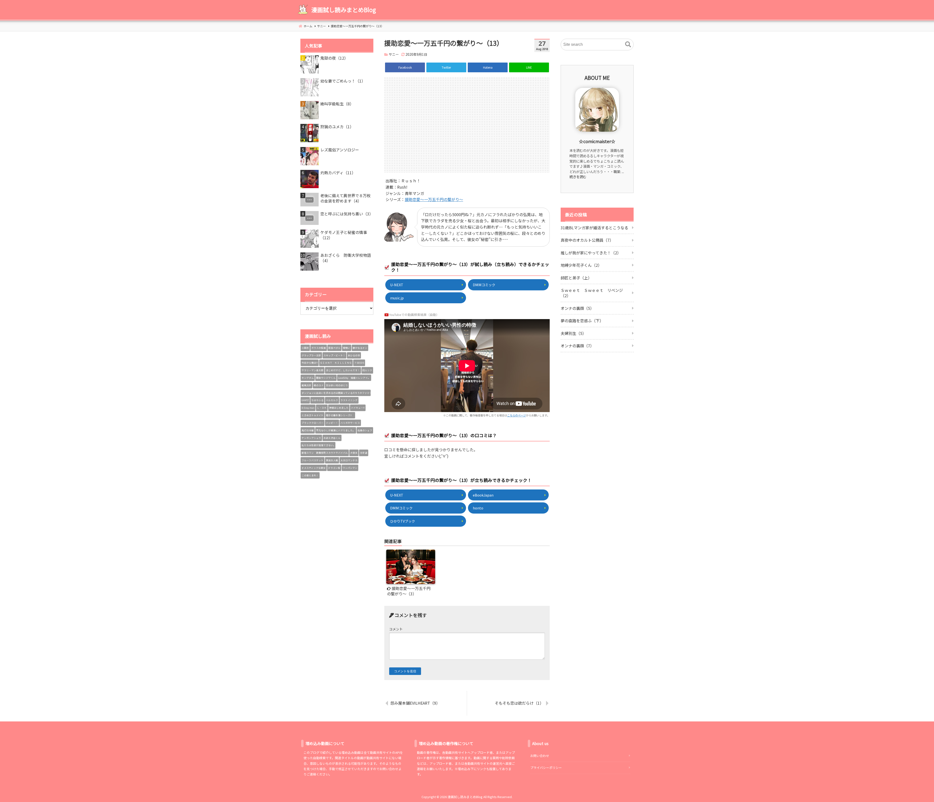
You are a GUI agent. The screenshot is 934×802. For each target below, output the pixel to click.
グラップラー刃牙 (311, 355)
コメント (396, 629)
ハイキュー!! (358, 407)
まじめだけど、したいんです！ (343, 370)
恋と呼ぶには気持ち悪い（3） (346, 213)
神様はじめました (339, 407)
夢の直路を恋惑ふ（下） (582, 320)
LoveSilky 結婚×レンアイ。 (354, 377)
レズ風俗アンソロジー (339, 149)
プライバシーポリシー (546, 767)
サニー (394, 54)
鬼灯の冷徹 (308, 430)
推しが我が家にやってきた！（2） (591, 253)
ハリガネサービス (350, 422)
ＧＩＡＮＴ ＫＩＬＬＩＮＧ (336, 362)
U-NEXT (396, 284)
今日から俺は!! (310, 362)
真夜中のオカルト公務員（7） (587, 240)
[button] (628, 44)
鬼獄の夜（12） (334, 58)
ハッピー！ (332, 422)
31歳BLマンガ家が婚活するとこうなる (594, 227)
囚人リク (367, 370)
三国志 (305, 348)
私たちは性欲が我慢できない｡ (318, 445)
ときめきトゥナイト (312, 415)
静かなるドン (360, 348)
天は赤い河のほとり (337, 385)
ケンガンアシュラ (311, 438)
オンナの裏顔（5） (577, 308)
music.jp (397, 297)
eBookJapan (483, 495)
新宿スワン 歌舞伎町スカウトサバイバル (325, 452)
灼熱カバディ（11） (338, 172)
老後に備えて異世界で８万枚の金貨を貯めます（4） (345, 198)
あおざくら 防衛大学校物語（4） (345, 257)
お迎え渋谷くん (332, 438)
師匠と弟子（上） (576, 278)
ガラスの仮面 (318, 348)
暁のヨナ (318, 385)
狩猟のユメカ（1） (337, 126)
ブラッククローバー (312, 422)
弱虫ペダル (334, 348)
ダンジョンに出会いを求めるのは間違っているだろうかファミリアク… (336, 393)
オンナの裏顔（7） (577, 346)
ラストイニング (349, 400)
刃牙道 (363, 452)
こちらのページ (516, 415)
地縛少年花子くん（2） (581, 265)
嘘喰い (346, 348)
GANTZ (305, 400)
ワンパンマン (350, 468)
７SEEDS (359, 362)
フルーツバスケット (312, 460)
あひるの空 (354, 355)
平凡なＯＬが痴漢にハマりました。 (335, 430)
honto (478, 507)
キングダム (308, 377)
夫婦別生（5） (573, 333)
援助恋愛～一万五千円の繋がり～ (434, 199)
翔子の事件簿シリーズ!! (340, 415)
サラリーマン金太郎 (312, 370)
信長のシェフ (365, 430)
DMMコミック (484, 284)
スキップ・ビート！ (334, 355)
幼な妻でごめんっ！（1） (342, 80)
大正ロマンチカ (349, 460)
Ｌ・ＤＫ (322, 407)
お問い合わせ (539, 755)
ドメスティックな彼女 (314, 468)
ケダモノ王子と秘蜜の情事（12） (343, 235)
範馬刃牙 (306, 385)
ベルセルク (332, 400)
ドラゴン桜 (334, 468)
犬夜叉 (354, 452)
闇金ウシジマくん (326, 377)
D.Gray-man (308, 407)
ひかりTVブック (402, 521)
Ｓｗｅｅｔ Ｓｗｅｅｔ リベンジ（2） (592, 292)
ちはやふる (317, 400)
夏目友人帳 (332, 460)
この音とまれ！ (310, 475)
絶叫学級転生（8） (337, 103)
